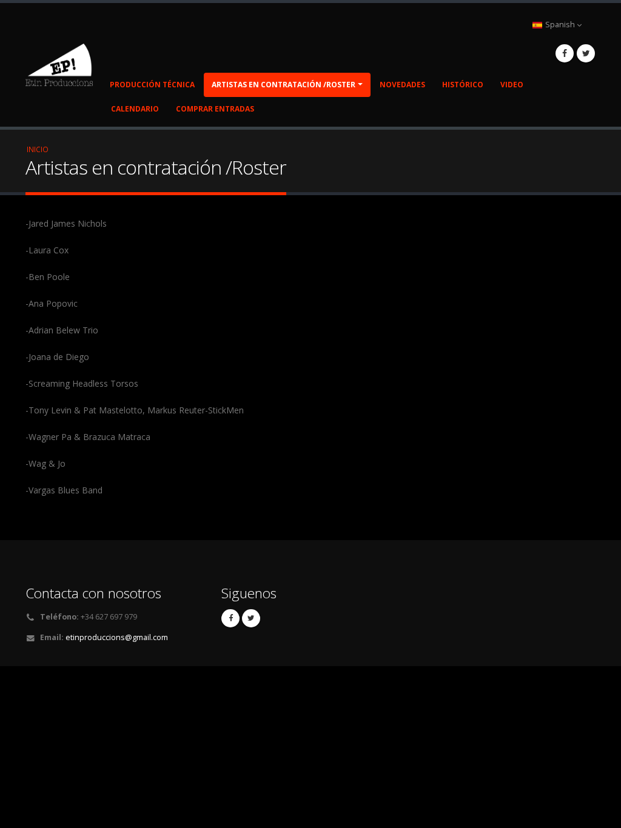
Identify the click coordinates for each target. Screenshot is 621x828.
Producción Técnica (152, 84)
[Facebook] (565, 53)
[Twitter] (586, 53)
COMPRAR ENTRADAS (215, 109)
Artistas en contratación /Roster (283, 84)
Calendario (135, 109)
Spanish (560, 24)
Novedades (402, 84)
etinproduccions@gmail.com (116, 637)
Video (511, 84)
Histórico (462, 84)
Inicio (38, 149)
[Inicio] (63, 63)
